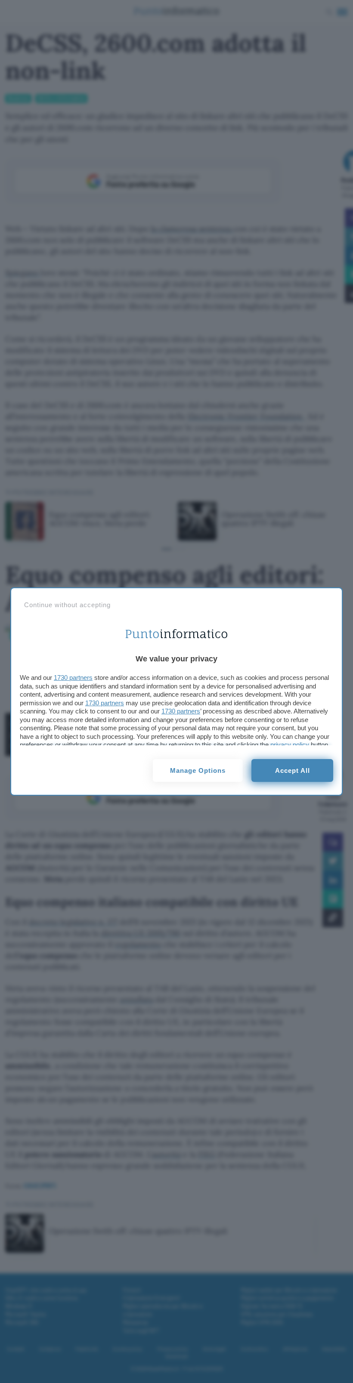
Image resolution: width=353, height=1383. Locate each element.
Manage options (198, 770)
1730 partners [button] (73, 677)
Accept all (292, 770)
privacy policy (289, 744)
